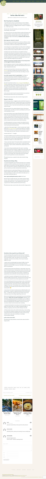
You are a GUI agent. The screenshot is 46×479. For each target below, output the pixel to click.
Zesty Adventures (25, 13)
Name (4, 452)
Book (33, 1)
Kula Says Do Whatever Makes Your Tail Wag (7, 413)
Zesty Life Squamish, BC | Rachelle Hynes (8, 474)
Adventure (6, 387)
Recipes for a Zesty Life (14, 476)
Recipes (17, 1)
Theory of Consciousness (21, 476)
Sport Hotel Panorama (12, 128)
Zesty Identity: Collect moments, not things (9, 395)
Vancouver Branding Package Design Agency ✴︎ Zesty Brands (35, 477)
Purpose (37, 1)
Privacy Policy (22, 475)
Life (22, 387)
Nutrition (29, 1)
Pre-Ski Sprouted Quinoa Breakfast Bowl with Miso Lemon (28, 413)
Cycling (18, 387)
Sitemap (19, 475)
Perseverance (20, 13)
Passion (29, 387)
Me (44, 1)
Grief (10, 13)
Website (4, 457)
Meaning (25, 387)
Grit (20, 387)
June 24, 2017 (5, 392)
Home (14, 1)
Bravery (8, 13)
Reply (30, 422)
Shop (42, 1)
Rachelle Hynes (10, 392)
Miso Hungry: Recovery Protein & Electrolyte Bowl (25, 395)
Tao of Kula (9, 476)
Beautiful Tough (10, 387)
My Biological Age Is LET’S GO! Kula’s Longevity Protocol (17, 413)
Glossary (4, 476)
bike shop (6, 70)
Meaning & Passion (14, 13)
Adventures (23, 1)
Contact (26, 475)
